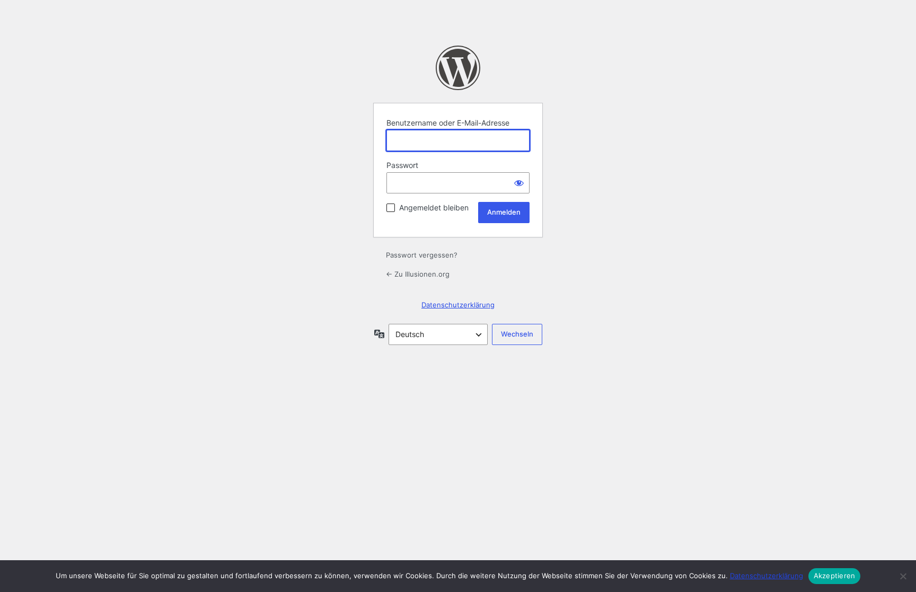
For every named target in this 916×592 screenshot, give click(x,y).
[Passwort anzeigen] (519, 182)
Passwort (402, 165)
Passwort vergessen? (421, 255)
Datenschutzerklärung (458, 305)
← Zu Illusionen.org (418, 274)
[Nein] (902, 576)
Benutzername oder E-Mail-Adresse (447, 122)
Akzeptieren (835, 575)
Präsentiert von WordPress (458, 68)
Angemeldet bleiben (434, 207)
